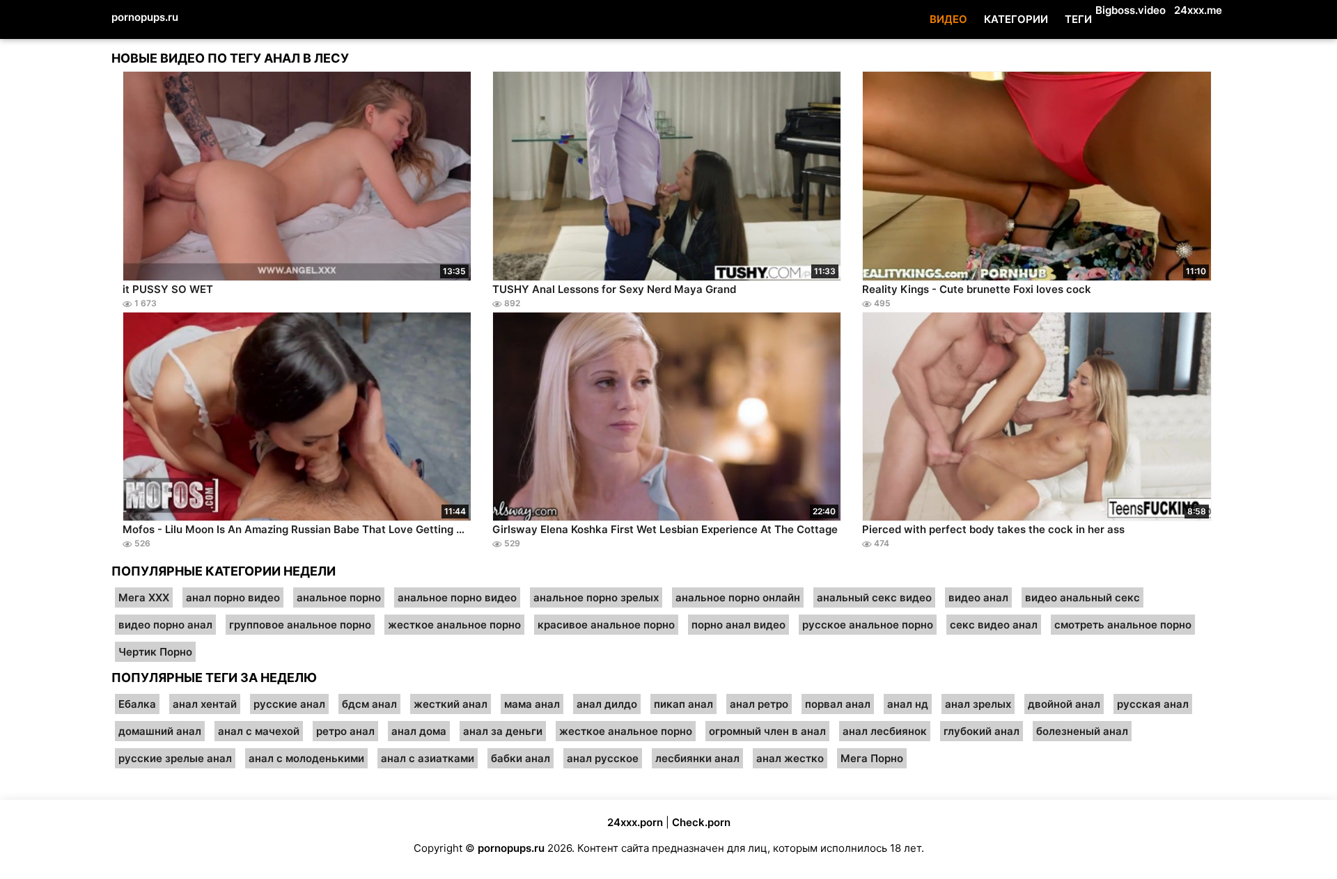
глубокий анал (981, 731)
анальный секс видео (874, 597)
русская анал (1153, 704)
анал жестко (790, 758)
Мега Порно (871, 758)
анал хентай (205, 704)
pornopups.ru (144, 17)
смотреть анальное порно (1122, 624)
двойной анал (1064, 704)
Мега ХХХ (143, 597)
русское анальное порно (867, 624)
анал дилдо (607, 704)
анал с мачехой (258, 731)
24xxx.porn (635, 822)
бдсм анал (369, 704)
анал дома (418, 731)
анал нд (907, 704)
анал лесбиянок (885, 731)
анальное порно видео (457, 597)
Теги (1078, 19)
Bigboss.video (1130, 10)
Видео (948, 19)
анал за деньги (502, 731)
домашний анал (159, 731)
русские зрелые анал (175, 758)
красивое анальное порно (606, 624)
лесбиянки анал (697, 758)
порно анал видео (738, 624)
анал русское (603, 758)
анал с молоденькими (306, 758)
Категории (1016, 19)
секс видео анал (994, 624)
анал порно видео (233, 597)
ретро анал (345, 731)
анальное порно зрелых (596, 597)
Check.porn (701, 822)
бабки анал (520, 758)
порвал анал (837, 704)
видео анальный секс (1082, 597)
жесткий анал (450, 704)
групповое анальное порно (300, 624)
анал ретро (759, 704)
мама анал (532, 704)
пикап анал (683, 704)
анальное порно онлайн (737, 597)
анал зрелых (978, 704)
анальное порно (339, 597)
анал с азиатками (427, 758)
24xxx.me (1198, 10)
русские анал (289, 704)
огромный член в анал (767, 731)
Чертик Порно (155, 651)
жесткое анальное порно (454, 624)
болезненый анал (1082, 731)
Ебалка (137, 704)
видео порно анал (165, 624)
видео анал (978, 597)
